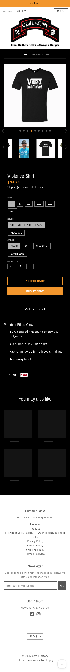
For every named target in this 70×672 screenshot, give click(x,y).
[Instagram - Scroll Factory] (38, 614)
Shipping (12, 187)
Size (9, 197)
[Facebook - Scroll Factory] (31, 614)
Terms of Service (35, 554)
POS (18, 660)
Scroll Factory (40, 655)
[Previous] (4, 147)
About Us (35, 528)
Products (35, 524)
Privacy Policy (35, 541)
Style (10, 219)
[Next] (66, 131)
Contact (35, 537)
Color (10, 240)
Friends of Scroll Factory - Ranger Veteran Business (35, 532)
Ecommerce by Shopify (40, 660)
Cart (63, 11)
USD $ (20, 11)
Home (24, 54)
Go (62, 585)
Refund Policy (35, 545)
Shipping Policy (35, 549)
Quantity (12, 261)
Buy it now (35, 291)
